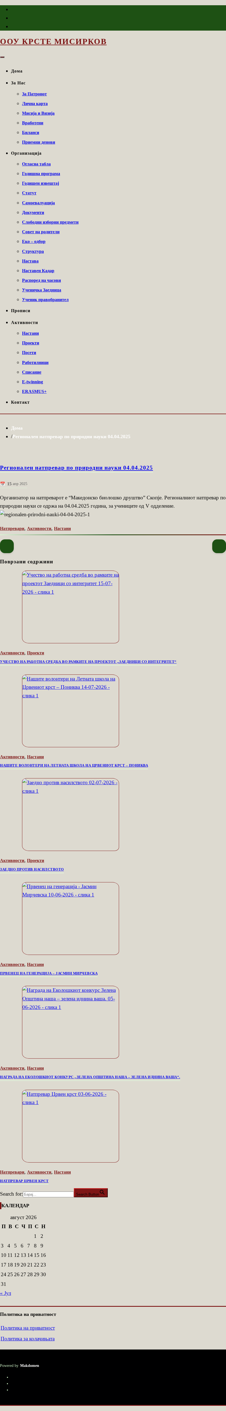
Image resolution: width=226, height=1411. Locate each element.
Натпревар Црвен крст (24, 1181)
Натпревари (12, 528)
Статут (29, 193)
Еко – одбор (33, 241)
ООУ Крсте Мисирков (53, 41)
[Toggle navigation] (2, 57)
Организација (26, 153)
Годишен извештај (40, 183)
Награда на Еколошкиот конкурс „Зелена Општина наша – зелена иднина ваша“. (90, 1077)
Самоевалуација (38, 202)
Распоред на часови (41, 280)
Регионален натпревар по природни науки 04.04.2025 (71, 436)
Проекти (30, 343)
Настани (30, 333)
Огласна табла (36, 164)
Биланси (30, 132)
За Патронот (34, 94)
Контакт (20, 402)
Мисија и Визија (38, 113)
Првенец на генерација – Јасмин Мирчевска (49, 973)
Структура (33, 251)
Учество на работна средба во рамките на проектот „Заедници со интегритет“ (88, 662)
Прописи (20, 310)
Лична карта (35, 103)
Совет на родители (41, 231)
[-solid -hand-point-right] (219, 546)
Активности (24, 322)
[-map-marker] (11, 27)
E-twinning (32, 381)
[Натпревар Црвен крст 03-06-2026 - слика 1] (113, 1126)
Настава (30, 261)
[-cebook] (11, 10)
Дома (17, 71)
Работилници (35, 362)
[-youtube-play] (11, 19)
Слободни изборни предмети (50, 222)
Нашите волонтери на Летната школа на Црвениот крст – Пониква (74, 765)
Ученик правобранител (45, 299)
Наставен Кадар (38, 270)
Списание (31, 372)
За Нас (18, 83)
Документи (33, 212)
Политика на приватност (28, 1328)
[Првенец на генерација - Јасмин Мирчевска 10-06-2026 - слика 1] (113, 918)
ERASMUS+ (34, 391)
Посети (29, 352)
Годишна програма (41, 173)
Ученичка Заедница (41, 290)
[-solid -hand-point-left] (7, 546)
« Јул (5, 1293)
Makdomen (29, 1365)
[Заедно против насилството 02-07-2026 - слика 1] (113, 814)
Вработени (32, 123)
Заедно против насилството (32, 869)
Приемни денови (38, 142)
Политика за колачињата (28, 1339)
